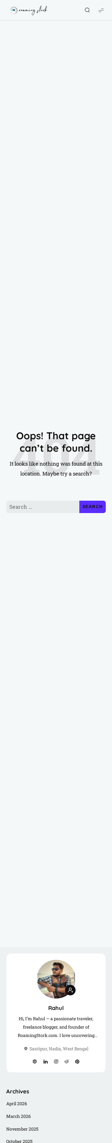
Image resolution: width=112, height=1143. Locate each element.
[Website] (35, 1061)
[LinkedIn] (45, 1061)
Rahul (56, 1008)
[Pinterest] (77, 1061)
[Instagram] (56, 1061)
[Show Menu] (101, 10)
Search (92, 506)
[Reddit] (66, 1061)
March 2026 (18, 1116)
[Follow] (70, 990)
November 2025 (22, 1129)
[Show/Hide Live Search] (87, 10)
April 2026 (16, 1103)
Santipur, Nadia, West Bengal (59, 1049)
